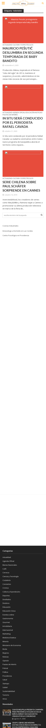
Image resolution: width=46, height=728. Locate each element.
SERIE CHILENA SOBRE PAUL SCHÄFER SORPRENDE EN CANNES (21, 186)
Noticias (38, 113)
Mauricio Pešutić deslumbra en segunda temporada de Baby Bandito (23, 54)
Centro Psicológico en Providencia (16, 235)
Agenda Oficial (19, 113)
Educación (30, 113)
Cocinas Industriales (10, 226)
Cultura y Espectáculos (23, 45)
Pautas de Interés (10, 115)
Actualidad (7, 45)
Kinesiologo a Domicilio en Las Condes (18, 231)
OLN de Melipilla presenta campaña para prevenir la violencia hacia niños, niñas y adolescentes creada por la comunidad (27, 713)
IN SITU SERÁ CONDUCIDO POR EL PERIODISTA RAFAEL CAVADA (23, 122)
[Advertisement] (23, 520)
